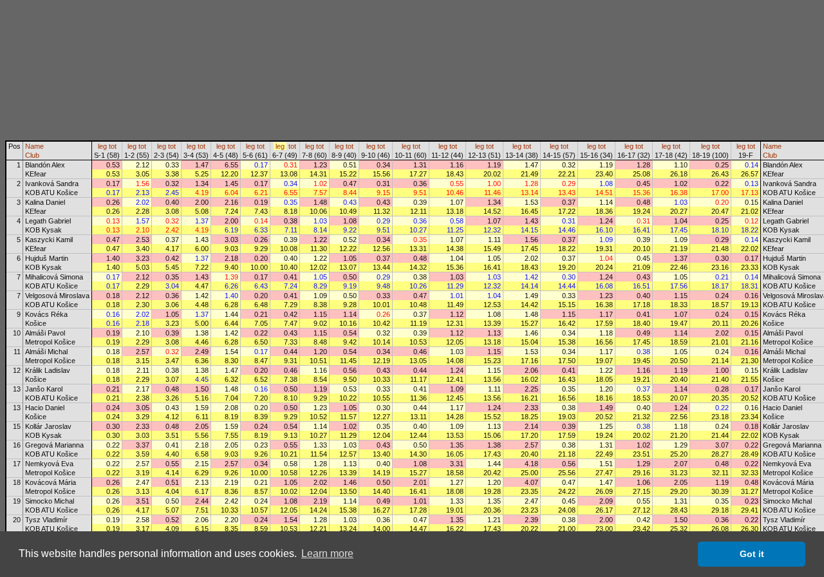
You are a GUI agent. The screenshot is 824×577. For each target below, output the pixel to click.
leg (102, 146)
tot (113, 146)
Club (32, 155)
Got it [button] (752, 554)
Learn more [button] (327, 553)
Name (34, 146)
